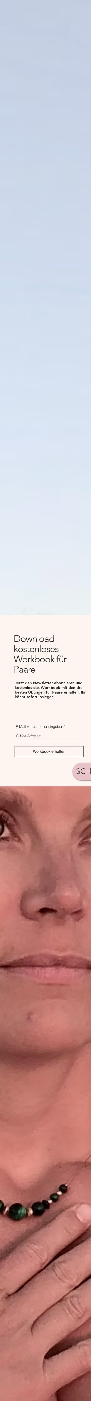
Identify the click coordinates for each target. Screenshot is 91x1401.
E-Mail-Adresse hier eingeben (39, 726)
